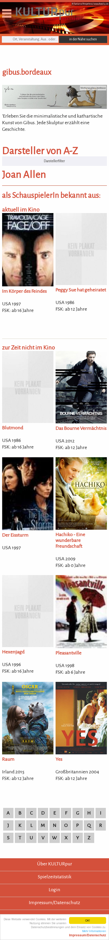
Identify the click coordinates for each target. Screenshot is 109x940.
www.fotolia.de (101, 4)
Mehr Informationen (87, 933)
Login (54, 889)
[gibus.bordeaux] (54, 107)
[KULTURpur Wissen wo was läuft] (47, 18)
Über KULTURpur (54, 863)
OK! (87, 920)
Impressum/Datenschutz (54, 902)
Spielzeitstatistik (54, 876)
